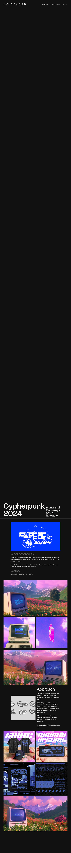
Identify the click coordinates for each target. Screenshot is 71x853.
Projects (44, 4)
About (65, 4)
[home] (15, 4)
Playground (55, 4)
